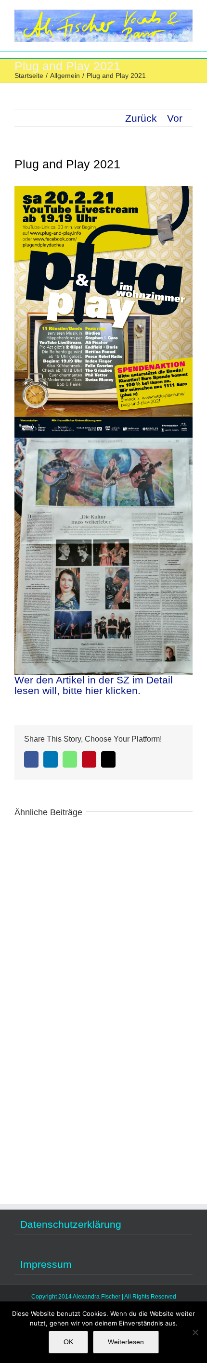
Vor (174, 118)
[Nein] (195, 1332)
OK (68, 1342)
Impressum (46, 1264)
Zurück (141, 118)
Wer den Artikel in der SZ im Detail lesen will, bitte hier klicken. (93, 685)
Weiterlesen (126, 1342)
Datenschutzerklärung (70, 1224)
